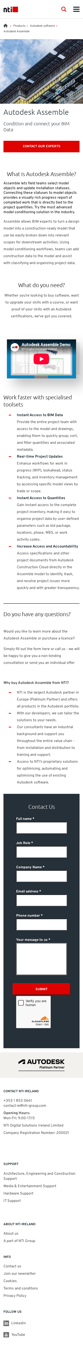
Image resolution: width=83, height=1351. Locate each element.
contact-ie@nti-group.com (24, 1106)
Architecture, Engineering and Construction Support (39, 1176)
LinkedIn (18, 1323)
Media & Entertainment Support (30, 1186)
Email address (27, 891)
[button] (64, 9)
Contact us (12, 1266)
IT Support (12, 1201)
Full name (24, 819)
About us (10, 1233)
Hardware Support (18, 1193)
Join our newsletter (19, 1274)
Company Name (29, 867)
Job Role (23, 843)
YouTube (18, 1335)
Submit (41, 989)
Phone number (28, 916)
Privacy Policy (14, 1296)
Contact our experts (41, 146)
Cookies (10, 1281)
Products (19, 26)
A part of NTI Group (19, 1241)
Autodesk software (42, 26)
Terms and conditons (20, 1288)
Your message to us (31, 940)
